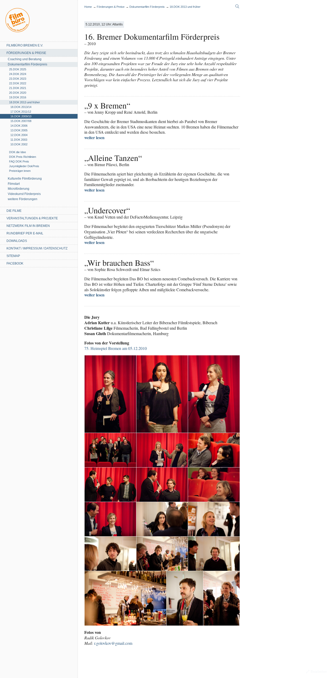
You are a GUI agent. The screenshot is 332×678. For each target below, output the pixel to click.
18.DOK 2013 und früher (24, 102)
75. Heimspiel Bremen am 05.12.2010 (115, 348)
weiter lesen (94, 137)
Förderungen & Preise (26, 53)
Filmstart (14, 184)
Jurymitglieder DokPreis (24, 166)
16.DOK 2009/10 (20, 116)
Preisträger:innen (20, 170)
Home (17, 20)
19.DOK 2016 (17, 97)
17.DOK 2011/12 (20, 111)
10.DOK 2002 (18, 144)
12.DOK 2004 (18, 135)
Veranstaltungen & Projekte (32, 218)
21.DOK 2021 (17, 88)
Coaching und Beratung (25, 59)
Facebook (14, 263)
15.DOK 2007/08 (20, 121)
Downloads (16, 241)
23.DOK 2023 (17, 78)
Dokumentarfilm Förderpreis (27, 64)
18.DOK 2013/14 (20, 107)
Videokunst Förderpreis (24, 194)
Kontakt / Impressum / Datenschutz (36, 248)
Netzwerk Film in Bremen (28, 226)
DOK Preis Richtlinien (22, 156)
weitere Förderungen (22, 199)
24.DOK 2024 (17, 74)
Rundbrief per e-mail (24, 233)
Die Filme (14, 211)
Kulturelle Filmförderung (25, 178)
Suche (237, 6)
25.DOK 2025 (17, 69)
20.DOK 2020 (17, 92)
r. (113, 643)
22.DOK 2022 (17, 83)
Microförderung (18, 189)
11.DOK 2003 (18, 139)
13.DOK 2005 (18, 130)
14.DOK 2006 (18, 125)
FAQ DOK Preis (19, 161)
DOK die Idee (17, 152)
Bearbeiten (319, 672)
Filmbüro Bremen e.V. (24, 45)
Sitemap (13, 256)
